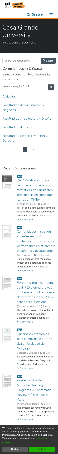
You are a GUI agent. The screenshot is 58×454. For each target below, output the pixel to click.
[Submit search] (28, 15)
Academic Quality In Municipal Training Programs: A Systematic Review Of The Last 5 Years (34, 390)
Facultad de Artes (15, 127)
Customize (7, 442)
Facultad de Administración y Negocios (23, 107)
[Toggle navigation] (51, 15)
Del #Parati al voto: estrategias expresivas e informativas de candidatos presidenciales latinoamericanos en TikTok (36, 190)
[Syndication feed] (51, 87)
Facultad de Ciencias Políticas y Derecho (24, 138)
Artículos (9, 96)
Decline (15, 449)
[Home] (14, 5)
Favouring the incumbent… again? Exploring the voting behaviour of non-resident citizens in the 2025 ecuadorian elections (36, 292)
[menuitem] (33, 15)
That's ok (42, 449)
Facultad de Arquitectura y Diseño (26, 118)
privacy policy (41, 438)
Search (49, 61)
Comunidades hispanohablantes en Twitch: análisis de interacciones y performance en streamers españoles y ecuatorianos (36, 241)
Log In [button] (39, 15)
